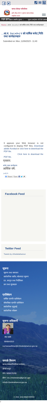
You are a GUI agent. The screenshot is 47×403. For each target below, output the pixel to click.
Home (3, 25)
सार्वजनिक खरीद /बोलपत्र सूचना (16, 276)
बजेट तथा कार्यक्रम (10, 165)
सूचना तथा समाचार (11, 272)
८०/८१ (5, 173)
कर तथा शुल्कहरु (10, 284)
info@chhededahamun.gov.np (15, 382)
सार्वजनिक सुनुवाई (10, 306)
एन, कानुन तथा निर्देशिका (13, 280)
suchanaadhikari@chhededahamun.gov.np (20, 346)
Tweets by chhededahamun (15, 254)
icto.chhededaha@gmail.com (18, 378)
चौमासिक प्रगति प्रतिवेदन (14, 303)
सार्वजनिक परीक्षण (10, 310)
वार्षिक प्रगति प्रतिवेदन (12, 299)
